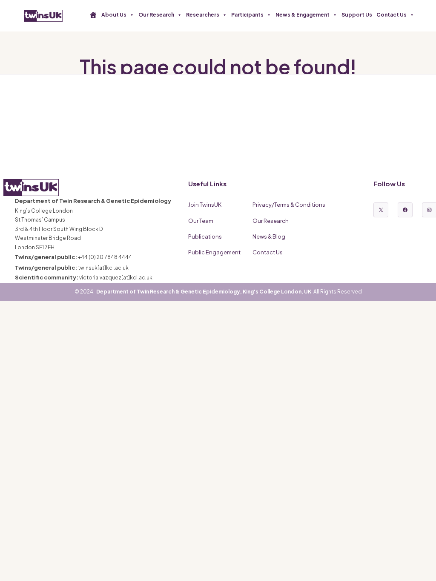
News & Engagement (302, 14)
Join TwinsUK (204, 204)
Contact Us (391, 14)
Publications (205, 236)
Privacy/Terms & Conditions (288, 204)
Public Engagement (214, 252)
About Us (113, 14)
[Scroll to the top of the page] (418, 563)
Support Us (356, 14)
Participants (247, 14)
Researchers (202, 14)
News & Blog (268, 236)
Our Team (200, 220)
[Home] (93, 15)
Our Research (156, 14)
